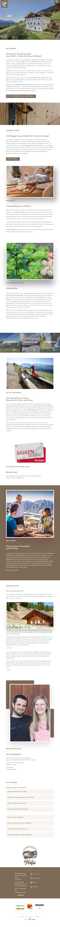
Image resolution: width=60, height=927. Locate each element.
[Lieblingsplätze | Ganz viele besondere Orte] (30, 628)
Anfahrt (20, 895)
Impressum (31, 916)
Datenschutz (37, 916)
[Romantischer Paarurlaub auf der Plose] (30, 536)
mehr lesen (12, 159)
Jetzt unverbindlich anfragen (20, 96)
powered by (26, 919)
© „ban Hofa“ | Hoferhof (23, 916)
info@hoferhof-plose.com (20, 884)
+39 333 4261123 (20, 882)
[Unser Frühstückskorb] (30, 196)
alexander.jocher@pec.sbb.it (21, 885)
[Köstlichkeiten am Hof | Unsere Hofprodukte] (30, 279)
